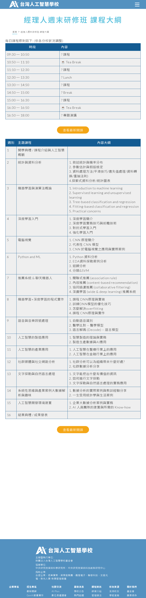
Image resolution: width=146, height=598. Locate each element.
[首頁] (34, 4)
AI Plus (56, 591)
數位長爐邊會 (59, 595)
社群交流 (57, 586)
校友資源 (114, 586)
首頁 (14, 32)
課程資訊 (97, 586)
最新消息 (79, 586)
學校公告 (79, 591)
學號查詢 (114, 595)
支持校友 (114, 591)
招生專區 (32, 586)
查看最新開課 (73, 130)
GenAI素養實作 (35, 595)
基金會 (130, 591)
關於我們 (132, 586)
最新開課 (32, 591)
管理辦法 (97, 595)
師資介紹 (97, 591)
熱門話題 (79, 595)
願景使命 (132, 595)
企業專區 (14, 586)
